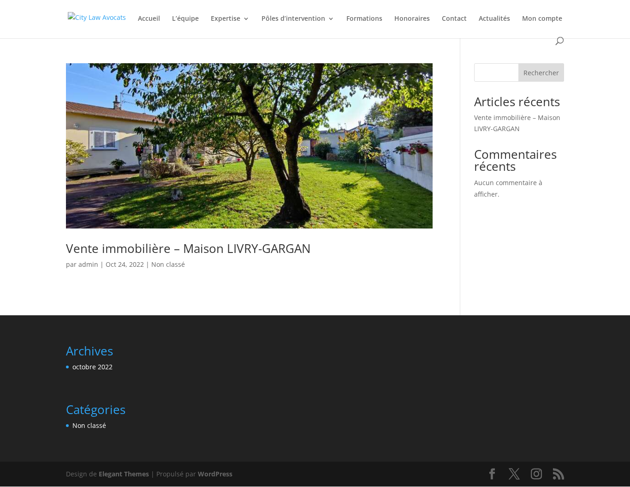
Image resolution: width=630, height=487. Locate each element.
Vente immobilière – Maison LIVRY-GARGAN (188, 248)
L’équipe (185, 19)
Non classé (168, 264)
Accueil (149, 19)
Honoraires (412, 19)
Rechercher (541, 72)
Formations (364, 19)
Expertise (225, 19)
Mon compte (542, 19)
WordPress (215, 473)
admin (88, 264)
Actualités (494, 19)
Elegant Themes (124, 473)
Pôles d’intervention (293, 19)
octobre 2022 (92, 366)
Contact (454, 19)
